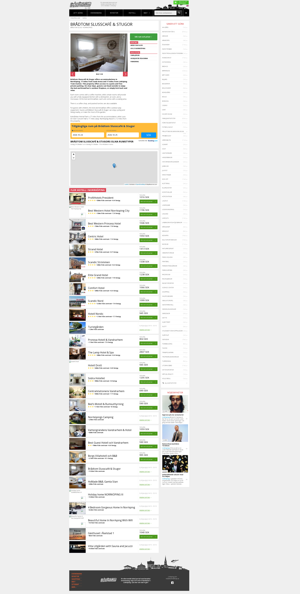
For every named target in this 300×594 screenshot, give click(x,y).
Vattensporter (168, 370)
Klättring (166, 183)
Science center (168, 288)
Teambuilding (167, 344)
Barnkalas (166, 71)
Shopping (165, 292)
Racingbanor (167, 279)
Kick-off (165, 179)
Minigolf (165, 231)
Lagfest (165, 201)
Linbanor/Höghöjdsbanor (172, 223)
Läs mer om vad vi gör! (140, 582)
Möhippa (165, 236)
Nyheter (114, 13)
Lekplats (165, 218)
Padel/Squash (167, 257)
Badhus (165, 66)
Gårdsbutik (166, 140)
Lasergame (166, 205)
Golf (164, 149)
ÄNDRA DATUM (144, 330)
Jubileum (165, 166)
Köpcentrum (167, 196)
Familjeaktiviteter (168, 118)
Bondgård (166, 92)
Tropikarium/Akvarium (170, 357)
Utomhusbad (167, 366)
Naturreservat (168, 249)
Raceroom (166, 275)
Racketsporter (168, 283)
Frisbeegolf (166, 136)
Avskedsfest (166, 58)
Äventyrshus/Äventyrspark (172, 53)
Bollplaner (166, 88)
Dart (164, 110)
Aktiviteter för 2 (168, 32)
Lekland (165, 214)
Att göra (78, 13)
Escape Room (167, 114)
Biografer (166, 84)
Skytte (164, 318)
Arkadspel (166, 40)
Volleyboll (166, 379)
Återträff (166, 45)
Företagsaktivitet (169, 123)
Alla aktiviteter (170, 383)
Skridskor (166, 313)
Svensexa (165, 339)
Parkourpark (167, 270)
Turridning (166, 361)
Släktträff (166, 322)
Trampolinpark (167, 352)
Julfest (164, 170)
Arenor (165, 36)
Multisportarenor (169, 240)
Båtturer (165, 75)
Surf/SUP (165, 335)
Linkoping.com (75, 18)
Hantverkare (167, 153)
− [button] (73, 157)
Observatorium (168, 253)
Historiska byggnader (170, 162)
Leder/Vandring (168, 210)
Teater (164, 348)
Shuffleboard (167, 296)
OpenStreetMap (140, 184)
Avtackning (166, 62)
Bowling (165, 101)
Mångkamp (166, 227)
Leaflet (126, 184)
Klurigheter (167, 188)
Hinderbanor (167, 157)
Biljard (164, 79)
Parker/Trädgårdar (169, 266)
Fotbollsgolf (167, 127)
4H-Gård (165, 27)
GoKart (165, 144)
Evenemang (96, 13)
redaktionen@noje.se (172, 579)
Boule (164, 97)
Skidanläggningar (169, 309)
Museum (165, 244)
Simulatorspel (167, 301)
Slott (164, 326)
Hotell (132, 13)
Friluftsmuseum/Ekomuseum (173, 131)
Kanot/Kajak (166, 175)
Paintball (165, 262)
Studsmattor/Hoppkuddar (172, 331)
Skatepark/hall (167, 305)
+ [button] (73, 154)
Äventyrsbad (167, 49)
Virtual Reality (167, 374)
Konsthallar (167, 192)
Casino (164, 105)
